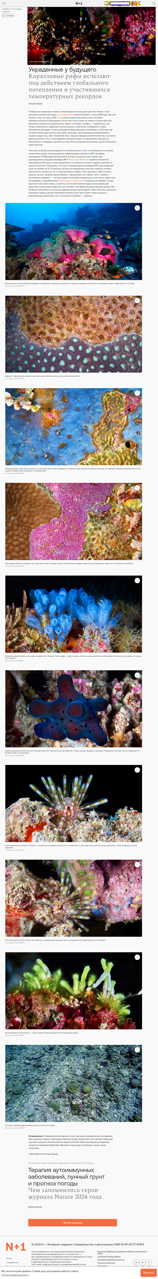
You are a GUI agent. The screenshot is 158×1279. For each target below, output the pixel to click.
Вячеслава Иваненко (78, 159)
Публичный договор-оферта (109, 1256)
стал (59, 117)
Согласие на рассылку (106, 1262)
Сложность (12, 1262)
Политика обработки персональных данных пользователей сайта (122, 1252)
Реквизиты (102, 1266)
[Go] (4, 3)
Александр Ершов (35, 103)
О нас (9, 1258)
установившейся (65, 114)
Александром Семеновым (71, 180)
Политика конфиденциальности (15, 1275)
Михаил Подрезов (35, 1207)
